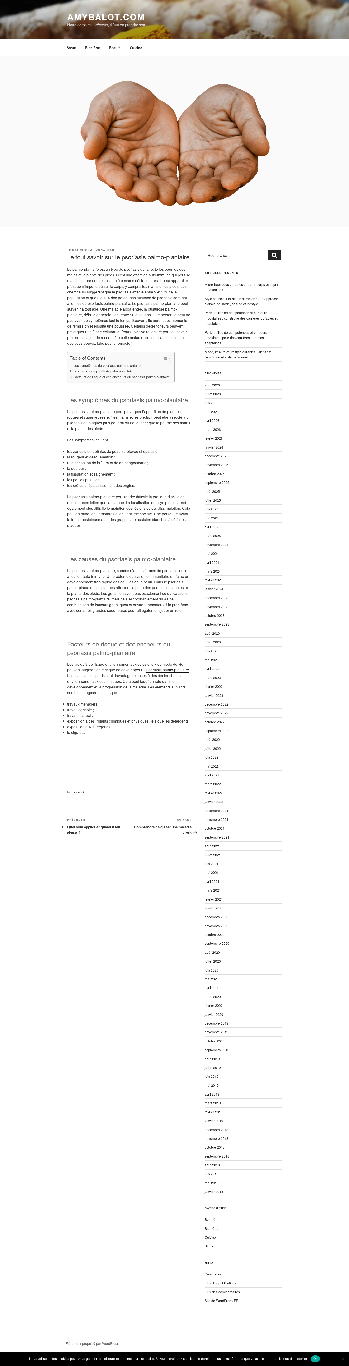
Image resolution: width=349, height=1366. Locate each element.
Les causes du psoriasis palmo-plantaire (103, 370)
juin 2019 (211, 1076)
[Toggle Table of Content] (164, 358)
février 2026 (214, 438)
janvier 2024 (214, 589)
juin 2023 (211, 651)
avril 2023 (212, 668)
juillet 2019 (213, 1067)
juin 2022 (211, 757)
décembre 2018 (216, 1129)
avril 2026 (212, 420)
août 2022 (212, 739)
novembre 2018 (216, 1138)
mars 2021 (213, 890)
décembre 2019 (216, 1023)
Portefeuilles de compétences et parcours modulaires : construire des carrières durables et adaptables (241, 318)
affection (74, 576)
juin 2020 (211, 970)
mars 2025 (213, 535)
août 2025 (212, 491)
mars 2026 (213, 429)
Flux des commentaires (222, 1291)
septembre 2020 (217, 943)
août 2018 (212, 1165)
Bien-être (92, 47)
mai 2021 (212, 872)
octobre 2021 (215, 828)
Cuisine (136, 47)
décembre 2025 (216, 456)
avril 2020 (212, 987)
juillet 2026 (213, 393)
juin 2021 (211, 863)
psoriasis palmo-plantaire (167, 670)
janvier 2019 (214, 1120)
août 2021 (212, 845)
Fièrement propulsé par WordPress (92, 1343)
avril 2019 (212, 1094)
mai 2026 (212, 411)
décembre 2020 (216, 916)
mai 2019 (212, 1085)
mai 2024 (212, 553)
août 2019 (212, 1058)
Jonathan (105, 250)
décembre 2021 (216, 810)
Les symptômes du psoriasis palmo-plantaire (107, 365)
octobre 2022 (215, 722)
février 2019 (214, 1111)
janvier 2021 (214, 908)
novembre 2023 (216, 606)
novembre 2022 (216, 713)
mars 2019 (213, 1102)
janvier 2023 (214, 695)
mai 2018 (212, 1182)
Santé (71, 47)
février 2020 (214, 1005)
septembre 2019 (217, 1049)
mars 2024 (213, 571)
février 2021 (214, 899)
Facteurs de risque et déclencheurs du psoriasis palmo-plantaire (121, 376)
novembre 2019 (216, 1032)
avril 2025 (212, 526)
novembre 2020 (216, 925)
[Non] (343, 1359)
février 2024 (214, 580)
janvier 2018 (214, 1191)
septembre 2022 (217, 730)
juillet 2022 (213, 748)
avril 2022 (212, 775)
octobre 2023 (215, 615)
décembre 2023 (216, 597)
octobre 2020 (215, 934)
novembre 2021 (216, 819)
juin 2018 (211, 1174)
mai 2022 (212, 766)
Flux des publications (220, 1283)
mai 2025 (212, 518)
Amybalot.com (106, 16)
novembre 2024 (216, 544)
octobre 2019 (215, 1041)
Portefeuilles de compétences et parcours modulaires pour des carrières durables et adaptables (236, 337)
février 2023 (214, 686)
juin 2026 (211, 402)
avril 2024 (212, 562)
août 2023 (212, 633)
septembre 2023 (217, 624)
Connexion (213, 1274)
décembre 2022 (216, 704)
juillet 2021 (213, 855)
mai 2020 (212, 978)
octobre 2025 (215, 473)
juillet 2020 (213, 961)
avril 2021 (212, 881)
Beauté (115, 47)
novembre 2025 (216, 464)
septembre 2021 (217, 837)
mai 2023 (212, 659)
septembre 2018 (217, 1156)
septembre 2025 (217, 482)
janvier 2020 (214, 1014)
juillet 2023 (213, 642)
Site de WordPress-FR (221, 1300)
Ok (315, 1359)
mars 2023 (213, 677)
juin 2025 (211, 509)
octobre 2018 (215, 1147)
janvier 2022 (214, 801)
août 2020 (212, 952)
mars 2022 (213, 783)
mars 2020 (213, 996)
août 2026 (212, 385)
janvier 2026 (214, 447)
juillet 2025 (213, 500)
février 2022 (214, 792)
